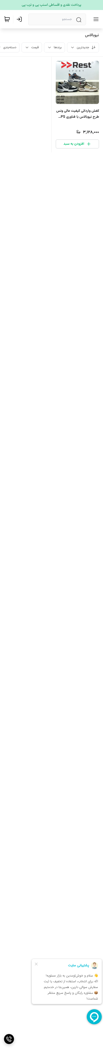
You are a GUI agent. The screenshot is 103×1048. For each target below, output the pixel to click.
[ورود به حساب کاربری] (20, 19)
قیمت (35, 47)
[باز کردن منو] (95, 19)
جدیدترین (83, 47)
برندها (58, 47)
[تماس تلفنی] (9, 1039)
